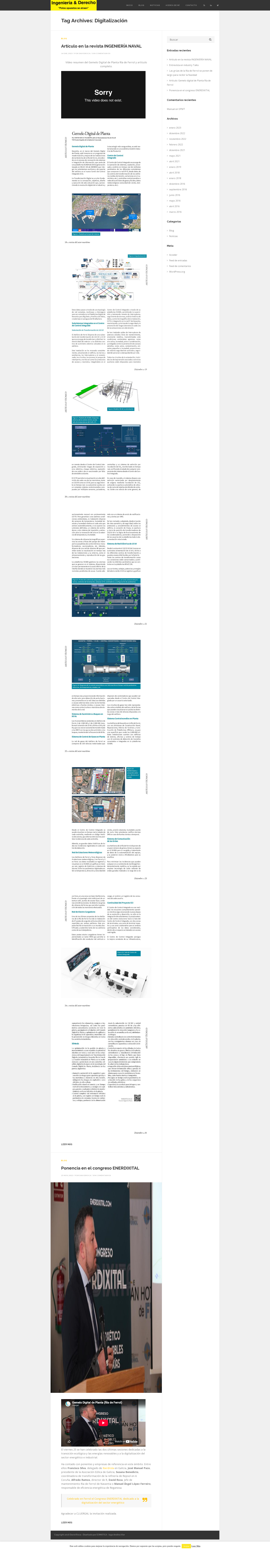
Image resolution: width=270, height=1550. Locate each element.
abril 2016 (174, 206)
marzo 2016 (175, 211)
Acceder (173, 254)
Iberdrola (108, 1468)
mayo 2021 (175, 155)
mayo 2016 (175, 200)
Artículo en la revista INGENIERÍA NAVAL (101, 46)
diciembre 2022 (177, 133)
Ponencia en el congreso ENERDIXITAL (100, 1168)
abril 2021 (174, 161)
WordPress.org (177, 271)
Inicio (129, 5)
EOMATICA (102, 1535)
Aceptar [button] (186, 1546)
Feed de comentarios (180, 266)
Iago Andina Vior (117, 1535)
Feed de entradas (178, 260)
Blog (141, 5)
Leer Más (196, 1546)
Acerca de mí (173, 5)
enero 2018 (175, 178)
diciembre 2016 (177, 183)
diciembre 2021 (177, 150)
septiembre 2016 (178, 189)
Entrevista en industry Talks (184, 65)
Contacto (191, 5)
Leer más (66, 1144)
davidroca (85, 53)
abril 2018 (174, 172)
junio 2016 (174, 195)
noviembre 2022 (177, 138)
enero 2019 (175, 167)
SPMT (182, 109)
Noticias (155, 5)
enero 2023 (175, 127)
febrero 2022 (176, 144)
